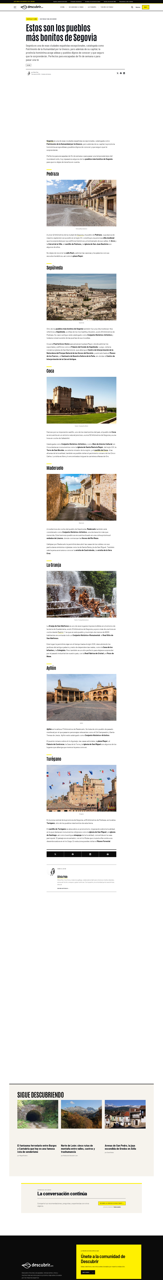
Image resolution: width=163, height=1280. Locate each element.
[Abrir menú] (16, 7)
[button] (81, 203)
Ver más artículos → (63, 888)
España (62, 7)
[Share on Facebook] (120, 73)
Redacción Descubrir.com (70, 1155)
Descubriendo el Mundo (76, 7)
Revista (138, 7)
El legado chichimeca (76, 1)
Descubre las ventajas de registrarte (112, 1203)
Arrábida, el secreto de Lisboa (92, 1)
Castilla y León (32, 19)
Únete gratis (88, 1272)
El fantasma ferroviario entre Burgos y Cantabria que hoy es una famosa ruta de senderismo (37, 1148)
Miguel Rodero (24, 1155)
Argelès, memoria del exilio (60, 1)
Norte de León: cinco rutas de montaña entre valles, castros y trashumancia (78, 1148)
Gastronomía (92, 7)
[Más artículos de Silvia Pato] (51, 871)
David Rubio (110, 1152)
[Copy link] (107, 854)
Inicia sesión (117, 1207)
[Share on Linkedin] (123, 73)
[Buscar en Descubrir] (132, 7)
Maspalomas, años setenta (126, 1)
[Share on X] (116, 73)
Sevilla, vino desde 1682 (110, 1)
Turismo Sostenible (107, 7)
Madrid (60, 632)
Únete (145, 7)
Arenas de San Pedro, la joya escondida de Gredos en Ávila (120, 1147)
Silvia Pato (35, 72)
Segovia (80, 235)
